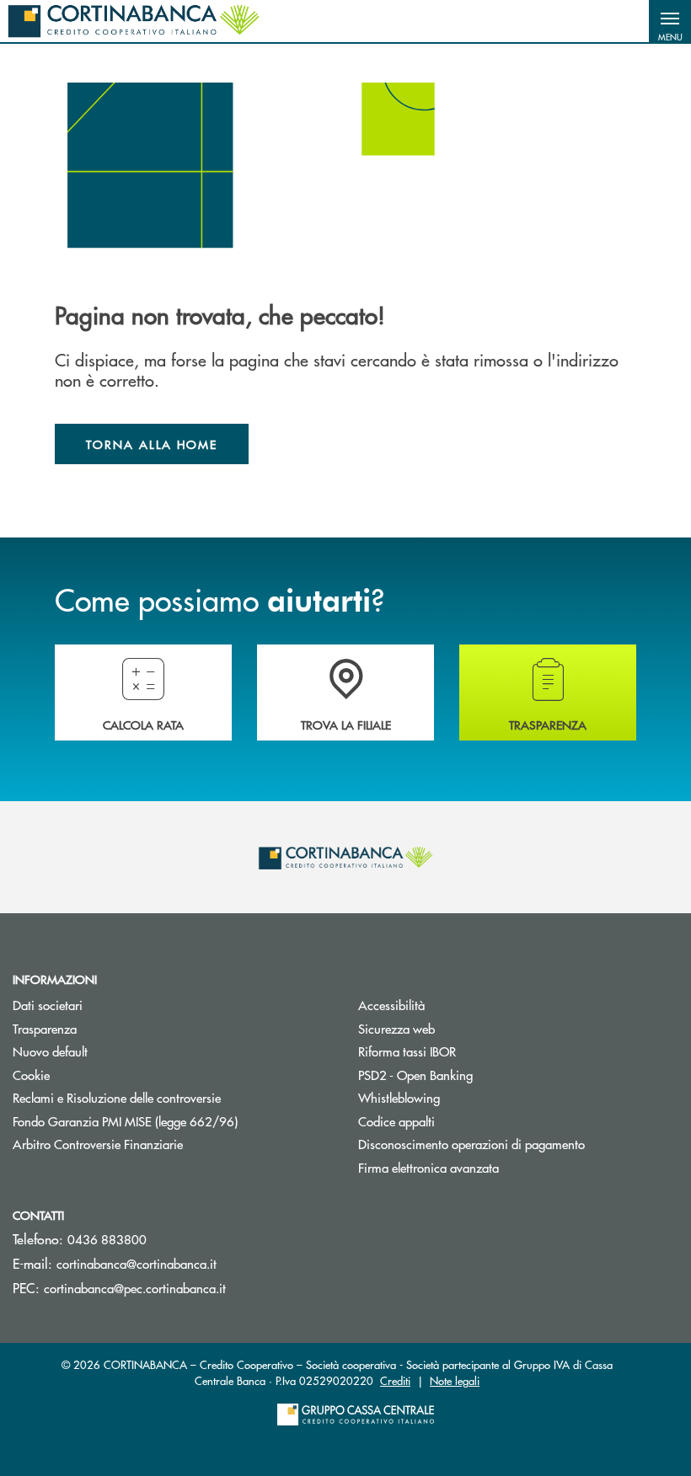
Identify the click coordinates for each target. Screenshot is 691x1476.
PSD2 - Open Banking (479, 1074)
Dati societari (48, 1004)
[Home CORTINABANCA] (133, 21)
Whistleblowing (462, 1097)
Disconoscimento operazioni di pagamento (471, 1143)
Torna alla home (151, 444)
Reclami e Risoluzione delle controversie (173, 1097)
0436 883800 (107, 1239)
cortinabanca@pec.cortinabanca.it (135, 1288)
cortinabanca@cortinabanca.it (136, 1263)
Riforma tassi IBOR (470, 1051)
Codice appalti (396, 1121)
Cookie (31, 1074)
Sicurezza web (396, 1028)
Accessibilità (391, 1004)
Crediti (395, 1380)
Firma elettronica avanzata (428, 1167)
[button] (670, 21)
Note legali (454, 1380)
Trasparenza (45, 1028)
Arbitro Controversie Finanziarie (161, 1143)
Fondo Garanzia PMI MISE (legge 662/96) (173, 1121)
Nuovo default (50, 1051)
